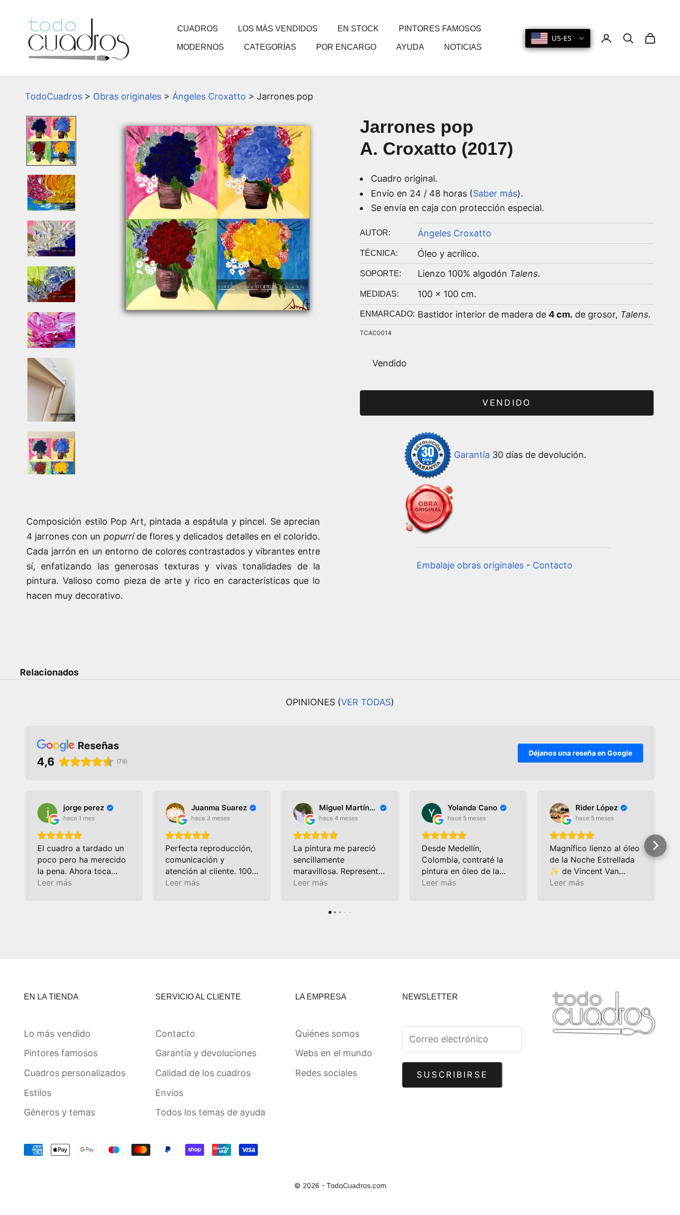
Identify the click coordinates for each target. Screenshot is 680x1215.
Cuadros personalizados (74, 1073)
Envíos (169, 1093)
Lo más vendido (57, 1033)
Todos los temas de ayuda (210, 1112)
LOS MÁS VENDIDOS (278, 28)
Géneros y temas (59, 1112)
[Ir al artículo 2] (51, 193)
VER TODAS (366, 702)
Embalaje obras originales (470, 565)
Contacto (552, 565)
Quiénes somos (327, 1033)
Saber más (495, 193)
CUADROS (197, 28)
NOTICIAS (463, 47)
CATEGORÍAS (270, 47)
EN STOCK (358, 28)
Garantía (472, 454)
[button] (25, 845)
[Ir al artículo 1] (51, 141)
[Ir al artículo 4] (51, 284)
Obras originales (127, 96)
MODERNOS (200, 47)
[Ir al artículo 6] (51, 390)
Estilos (37, 1093)
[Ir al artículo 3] (51, 238)
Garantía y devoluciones (205, 1053)
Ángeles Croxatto (209, 96)
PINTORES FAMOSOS (440, 28)
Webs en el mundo (333, 1053)
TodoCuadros (53, 96)
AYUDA (410, 47)
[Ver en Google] (47, 813)
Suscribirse (452, 1075)
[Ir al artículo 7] (51, 461)
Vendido (506, 403)
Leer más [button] (54, 882)
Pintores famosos (61, 1053)
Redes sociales (326, 1073)
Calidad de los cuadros (202, 1073)
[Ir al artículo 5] (51, 330)
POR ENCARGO (346, 47)
